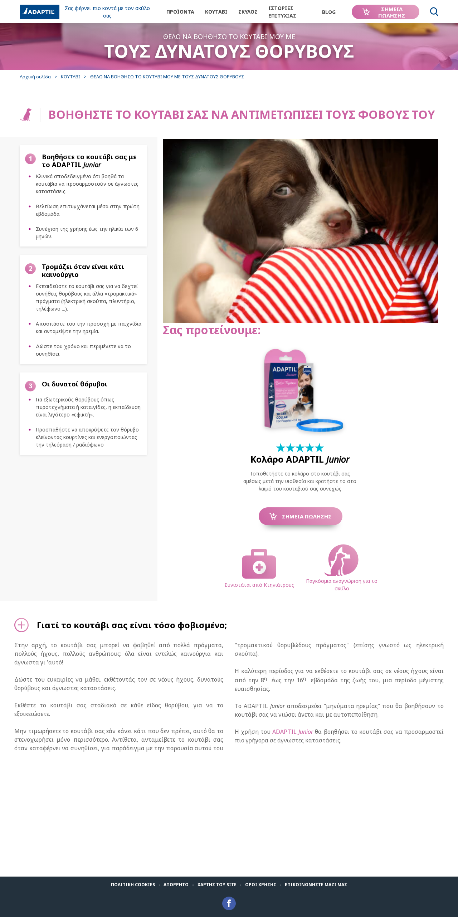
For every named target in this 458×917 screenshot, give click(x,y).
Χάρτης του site (217, 885)
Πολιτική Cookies (133, 885)
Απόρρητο (176, 885)
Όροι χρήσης (260, 885)
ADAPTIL (292, 732)
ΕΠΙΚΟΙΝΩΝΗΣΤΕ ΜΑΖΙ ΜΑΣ (316, 885)
